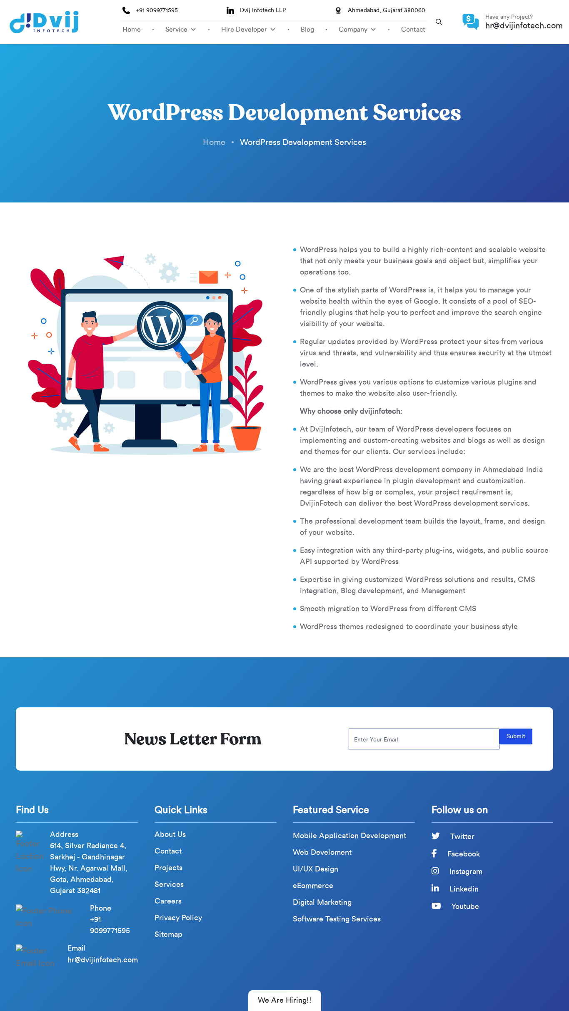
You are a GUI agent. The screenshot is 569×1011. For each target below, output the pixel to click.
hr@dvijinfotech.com (524, 25)
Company (353, 29)
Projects (168, 868)
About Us (170, 834)
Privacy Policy (178, 918)
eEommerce (313, 885)
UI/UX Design (315, 869)
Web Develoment (322, 852)
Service (176, 29)
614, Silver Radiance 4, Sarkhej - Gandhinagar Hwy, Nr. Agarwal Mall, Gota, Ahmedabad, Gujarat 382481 (88, 868)
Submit (516, 736)
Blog (307, 29)
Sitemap (168, 934)
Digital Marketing (322, 902)
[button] (438, 22)
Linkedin (463, 889)
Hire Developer (244, 29)
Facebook (462, 854)
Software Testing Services (337, 919)
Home (131, 29)
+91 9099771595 (157, 10)
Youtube (464, 906)
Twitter (461, 836)
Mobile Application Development (349, 835)
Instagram (464, 871)
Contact (413, 29)
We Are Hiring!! (285, 1000)
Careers (168, 901)
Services (169, 884)
